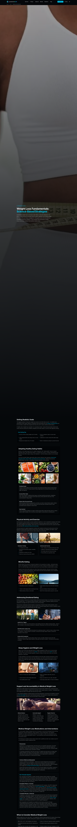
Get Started (60, 1)
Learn (11, 4)
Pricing (31, 1)
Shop (66, 1)
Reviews (41, 1)
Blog (51, 1)
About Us (37, 1)
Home (7, 4)
